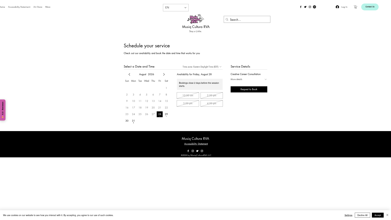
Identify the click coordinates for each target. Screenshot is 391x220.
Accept (378, 215)
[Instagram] (309, 6)
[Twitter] (305, 6)
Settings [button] (348, 215)
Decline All (362, 215)
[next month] (164, 74)
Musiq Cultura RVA (196, 27)
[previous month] (129, 74)
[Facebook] (300, 6)
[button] (356, 6)
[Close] (387, 215)
